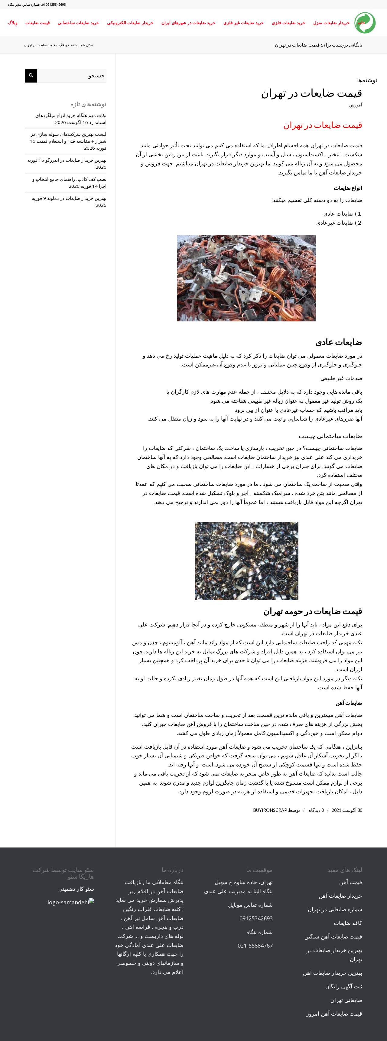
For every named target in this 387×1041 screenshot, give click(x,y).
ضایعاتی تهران (346, 1000)
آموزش (355, 104)
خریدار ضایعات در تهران (222, 163)
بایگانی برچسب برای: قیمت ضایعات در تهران (318, 44)
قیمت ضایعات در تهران (311, 92)
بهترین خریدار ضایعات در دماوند (76, 198)
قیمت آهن (350, 882)
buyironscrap (270, 810)
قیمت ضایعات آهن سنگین (333, 936)
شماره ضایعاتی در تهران (335, 909)
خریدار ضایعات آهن (340, 172)
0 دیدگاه (316, 810)
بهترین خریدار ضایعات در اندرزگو (75, 160)
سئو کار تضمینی (76, 888)
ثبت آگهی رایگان (343, 986)
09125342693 (256, 918)
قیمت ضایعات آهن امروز (334, 1013)
